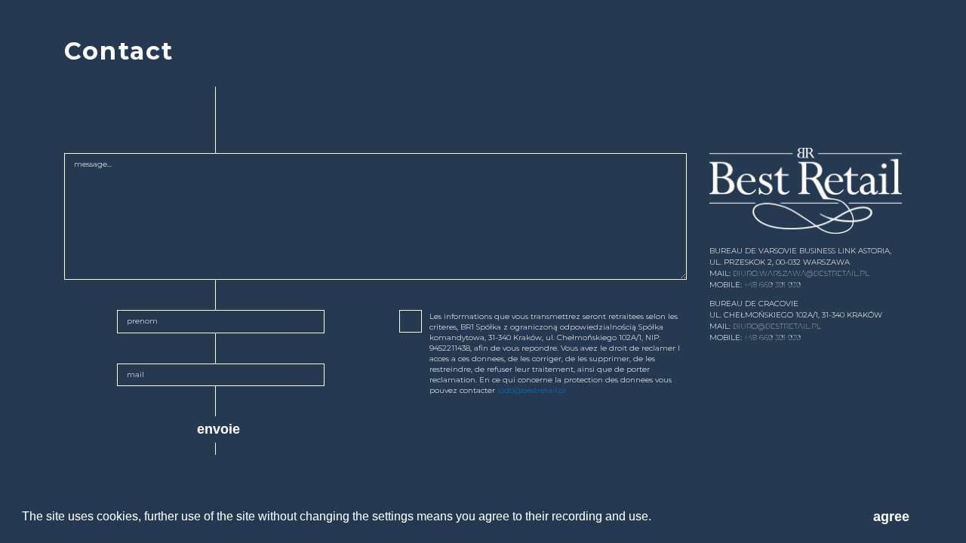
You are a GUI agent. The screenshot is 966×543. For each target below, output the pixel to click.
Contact (411, 36)
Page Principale (89, 36)
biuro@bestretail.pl (777, 326)
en (903, 36)
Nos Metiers (271, 36)
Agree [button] (891, 516)
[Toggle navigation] (27, 36)
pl (871, 36)
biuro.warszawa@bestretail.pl (801, 273)
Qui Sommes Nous (185, 36)
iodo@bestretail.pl (531, 390)
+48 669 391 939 (772, 285)
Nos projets (345, 36)
